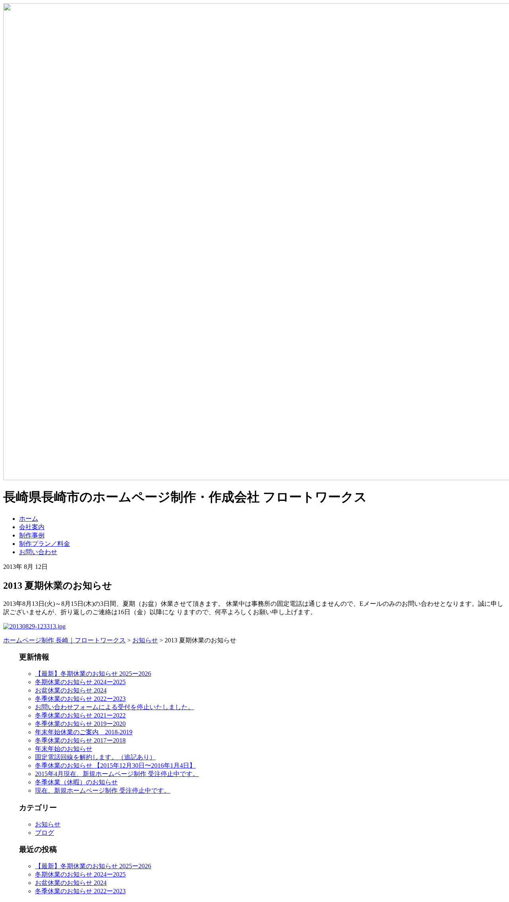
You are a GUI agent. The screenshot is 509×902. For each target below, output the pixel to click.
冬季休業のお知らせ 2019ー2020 (80, 723)
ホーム (28, 518)
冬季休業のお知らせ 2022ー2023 (80, 698)
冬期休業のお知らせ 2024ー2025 (80, 682)
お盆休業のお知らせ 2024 (71, 690)
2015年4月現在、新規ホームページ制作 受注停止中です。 (117, 773)
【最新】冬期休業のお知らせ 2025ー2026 (93, 673)
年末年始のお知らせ (63, 748)
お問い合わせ (38, 552)
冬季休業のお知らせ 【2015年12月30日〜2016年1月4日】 (115, 765)
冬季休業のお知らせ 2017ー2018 (80, 740)
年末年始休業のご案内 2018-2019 (83, 732)
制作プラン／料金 (44, 543)
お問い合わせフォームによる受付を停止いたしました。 (114, 707)
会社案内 (32, 527)
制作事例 (32, 535)
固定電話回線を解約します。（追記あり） (95, 757)
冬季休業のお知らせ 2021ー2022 (80, 715)
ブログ (44, 832)
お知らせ (47, 824)
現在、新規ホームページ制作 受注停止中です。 (102, 790)
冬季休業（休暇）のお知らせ (76, 782)
